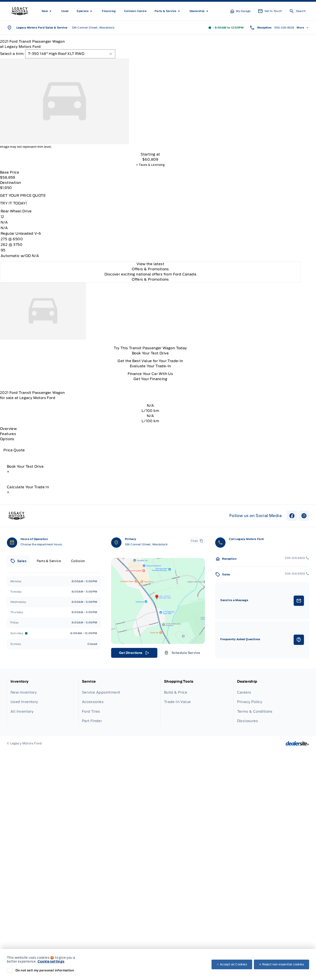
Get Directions (134, 654)
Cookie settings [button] (51, 961)
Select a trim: (12, 54)
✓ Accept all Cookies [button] (232, 964)
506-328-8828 (284, 27)
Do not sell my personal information (44, 970)
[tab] (18, 561)
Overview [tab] (8, 429)
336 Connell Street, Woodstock (93, 27)
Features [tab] (8, 434)
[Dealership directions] (158, 601)
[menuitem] (47, 11)
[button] (240, 11)
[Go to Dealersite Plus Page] (297, 743)
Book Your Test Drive (150, 353)
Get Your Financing (150, 379)
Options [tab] (7, 439)
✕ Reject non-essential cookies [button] (281, 964)
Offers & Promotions (150, 279)
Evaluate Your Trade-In (150, 366)
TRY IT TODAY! (13, 203)
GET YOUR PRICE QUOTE (23, 196)
